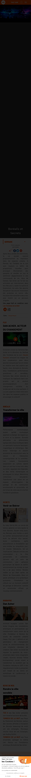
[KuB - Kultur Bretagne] (8, 2)
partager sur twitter (17, 250)
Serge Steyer (12, 315)
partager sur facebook (14, 250)
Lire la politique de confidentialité (9, 770)
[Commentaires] (10, 250)
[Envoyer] (21, 250)
